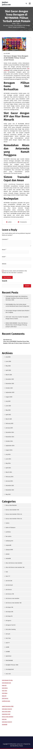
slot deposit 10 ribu (7, 680)
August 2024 (9, 450)
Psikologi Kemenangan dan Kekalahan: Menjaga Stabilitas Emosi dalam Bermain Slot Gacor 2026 (17, 298)
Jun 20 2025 (7, 53)
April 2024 (8, 467)
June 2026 (8, 361)
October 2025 (9, 388)
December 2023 (10, 485)
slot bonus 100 (10, 594)
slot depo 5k (9, 616)
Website (4, 263)
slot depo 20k (9, 611)
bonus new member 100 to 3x (14, 514)
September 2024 (10, 445)
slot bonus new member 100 (13, 603)
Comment (5, 239)
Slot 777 (8, 576)
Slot (18, 23)
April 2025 (8, 414)
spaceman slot (6, 714)
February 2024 (9, 476)
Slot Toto (8, 638)
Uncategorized (10, 669)
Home (13, 23)
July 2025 (8, 401)
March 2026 (9, 374)
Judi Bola (8, 532)
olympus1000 (9, 549)
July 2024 (8, 454)
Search (4, 281)
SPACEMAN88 (9, 660)
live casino (8, 536)
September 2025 (10, 392)
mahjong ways (6, 701)
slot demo (5, 688)
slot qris (8, 634)
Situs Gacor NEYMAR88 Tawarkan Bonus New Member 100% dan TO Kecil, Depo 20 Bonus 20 (16, 342)
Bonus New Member (11, 505)
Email (4, 256)
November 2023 (10, 490)
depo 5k (4, 696)
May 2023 (8, 494)
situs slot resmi (6, 711)
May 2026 (8, 366)
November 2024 (10, 436)
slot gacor (8, 620)
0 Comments (23, 222)
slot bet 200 (9, 580)
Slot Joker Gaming (11, 629)
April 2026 (8, 370)
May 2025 (8, 410)
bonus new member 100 (12, 509)
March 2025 (9, 419)
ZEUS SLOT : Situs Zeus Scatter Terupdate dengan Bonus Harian (17, 317)
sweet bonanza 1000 (7, 706)
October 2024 (9, 441)
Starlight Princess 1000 (12, 665)
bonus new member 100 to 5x (14, 518)
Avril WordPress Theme (16, 746)
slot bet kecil (9, 585)
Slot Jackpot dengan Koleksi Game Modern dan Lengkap (17, 311)
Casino (7, 523)
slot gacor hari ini (10, 625)
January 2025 (9, 428)
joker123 (4, 685)
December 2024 (10, 432)
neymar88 (8, 545)
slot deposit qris (6, 683)
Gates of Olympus (10, 527)
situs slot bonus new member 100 (15, 567)
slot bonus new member (12, 598)
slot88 (7, 647)
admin (10, 222)
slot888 (8, 651)
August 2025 (9, 397)
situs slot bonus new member (14, 563)
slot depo (4, 693)
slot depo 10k (9, 607)
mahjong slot (9, 540)
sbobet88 (8, 558)
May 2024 (8, 463)
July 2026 (8, 357)
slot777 (8, 642)
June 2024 (8, 459)
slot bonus (9, 589)
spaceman (8, 656)
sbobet (7, 554)
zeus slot (8, 673)
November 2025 (10, 383)
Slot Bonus (6, 339)
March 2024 (9, 472)
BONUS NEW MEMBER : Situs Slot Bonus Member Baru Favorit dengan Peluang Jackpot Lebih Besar (16, 324)
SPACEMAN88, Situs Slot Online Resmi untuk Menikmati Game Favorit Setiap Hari (17, 305)
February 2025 (9, 423)
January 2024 (9, 481)
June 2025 (8, 405)
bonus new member (7, 716)
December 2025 (10, 379)
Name (4, 249)
